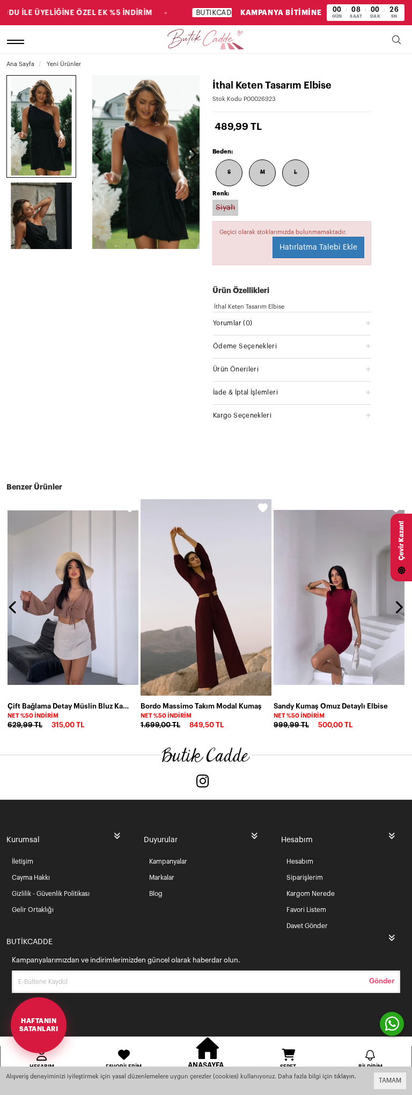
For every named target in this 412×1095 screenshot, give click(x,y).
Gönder (381, 980)
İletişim (22, 861)
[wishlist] (129, 507)
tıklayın (344, 1076)
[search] (396, 41)
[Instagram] (202, 782)
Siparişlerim (304, 877)
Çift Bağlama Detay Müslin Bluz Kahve (70, 706)
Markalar (161, 877)
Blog (156, 893)
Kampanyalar (168, 861)
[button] (291, 322)
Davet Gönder (307, 926)
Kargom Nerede (310, 893)
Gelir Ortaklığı (33, 910)
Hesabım (299, 861)
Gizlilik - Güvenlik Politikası (51, 893)
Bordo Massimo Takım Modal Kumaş (201, 706)
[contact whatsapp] (392, 1024)
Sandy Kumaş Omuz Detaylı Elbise (331, 706)
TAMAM (390, 1080)
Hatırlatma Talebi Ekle (318, 247)
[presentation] (99, 154)
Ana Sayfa (20, 64)
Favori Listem (306, 910)
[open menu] (17, 41)
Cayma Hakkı (31, 877)
